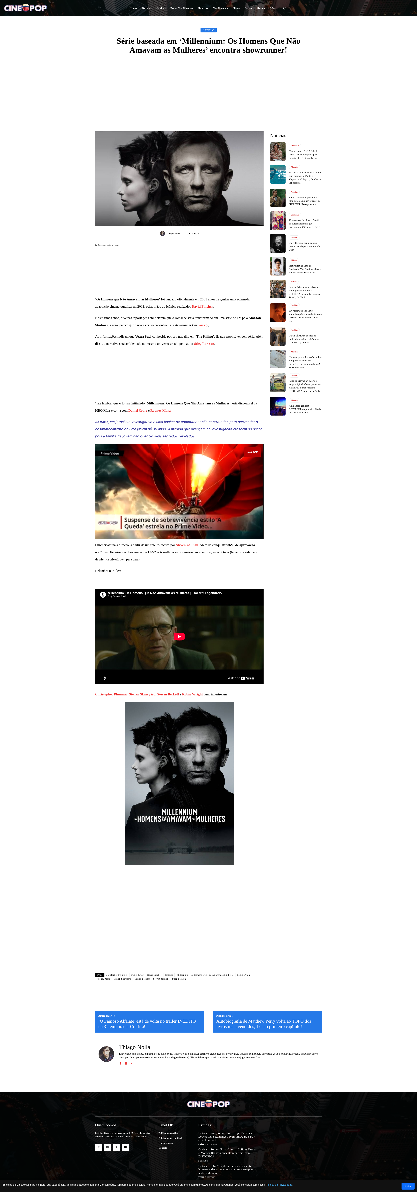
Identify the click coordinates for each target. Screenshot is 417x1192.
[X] (131, 1063)
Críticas (203, 1144)
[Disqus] (179, 924)
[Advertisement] (208, 84)
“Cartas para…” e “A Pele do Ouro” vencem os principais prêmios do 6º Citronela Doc (303, 154)
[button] (284, 8)
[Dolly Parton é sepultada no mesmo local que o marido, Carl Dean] (278, 243)
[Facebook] (120, 1063)
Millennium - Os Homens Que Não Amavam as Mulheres (205, 975)
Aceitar (408, 1186)
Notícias (208, 30)
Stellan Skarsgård (142, 694)
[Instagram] (126, 1063)
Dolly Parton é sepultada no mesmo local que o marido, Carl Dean (305, 246)
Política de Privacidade (279, 1184)
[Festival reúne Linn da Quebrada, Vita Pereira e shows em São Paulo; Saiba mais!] (278, 266)
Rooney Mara (160, 410)
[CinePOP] (40, 8)
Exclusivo (295, 146)
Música (294, 260)
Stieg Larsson (204, 344)
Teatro (202, 1177)
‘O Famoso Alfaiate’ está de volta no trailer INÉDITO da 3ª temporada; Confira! (147, 1024)
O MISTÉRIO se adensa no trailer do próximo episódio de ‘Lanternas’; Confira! (304, 339)
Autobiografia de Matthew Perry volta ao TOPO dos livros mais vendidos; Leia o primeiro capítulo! (263, 1024)
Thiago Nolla (173, 233)
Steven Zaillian (187, 545)
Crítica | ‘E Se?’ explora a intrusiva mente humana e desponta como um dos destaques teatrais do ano (225, 1169)
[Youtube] (125, 1147)
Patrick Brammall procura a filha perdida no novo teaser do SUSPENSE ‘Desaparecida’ (305, 201)
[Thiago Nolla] (163, 233)
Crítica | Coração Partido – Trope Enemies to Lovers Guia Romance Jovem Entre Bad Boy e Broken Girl (226, 1136)
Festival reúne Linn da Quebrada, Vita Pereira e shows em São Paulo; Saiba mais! (305, 269)
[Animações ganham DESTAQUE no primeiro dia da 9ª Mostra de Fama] (278, 406)
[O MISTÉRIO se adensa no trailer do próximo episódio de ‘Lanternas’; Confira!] (278, 336)
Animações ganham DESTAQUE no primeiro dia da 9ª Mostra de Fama (305, 409)
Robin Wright (192, 694)
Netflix (293, 282)
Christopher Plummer (111, 694)
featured (169, 975)
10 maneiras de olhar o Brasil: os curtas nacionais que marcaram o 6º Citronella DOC (304, 223)
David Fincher (202, 306)
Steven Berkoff (168, 694)
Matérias (294, 167)
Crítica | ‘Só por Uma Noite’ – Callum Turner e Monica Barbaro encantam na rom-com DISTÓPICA (227, 1153)
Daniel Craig (137, 410)
